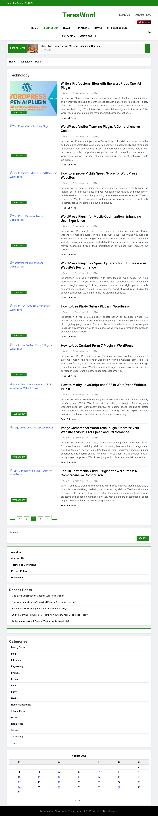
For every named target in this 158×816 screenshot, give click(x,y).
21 (99, 782)
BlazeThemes (110, 811)
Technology (50, 28)
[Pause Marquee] (147, 48)
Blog (13, 653)
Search (13, 532)
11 (39, 777)
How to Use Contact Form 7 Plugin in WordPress (97, 346)
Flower (14, 679)
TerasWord (79, 15)
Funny (14, 692)
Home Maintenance (21, 704)
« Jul (77, 800)
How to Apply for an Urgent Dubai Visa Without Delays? (40, 608)
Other (14, 717)
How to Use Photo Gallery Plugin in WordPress (95, 306)
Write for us (88, 36)
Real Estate (17, 723)
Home (34, 28)
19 (59, 782)
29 (119, 787)
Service (15, 730)
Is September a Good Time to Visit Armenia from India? (40, 621)
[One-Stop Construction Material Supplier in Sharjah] (32, 50)
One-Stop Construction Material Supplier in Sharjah (70, 46)
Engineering (17, 666)
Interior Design (117, 28)
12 (59, 777)
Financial (83, 28)
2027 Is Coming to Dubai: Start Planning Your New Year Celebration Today (49, 614)
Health (67, 28)
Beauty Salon (18, 647)
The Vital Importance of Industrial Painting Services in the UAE (44, 602)
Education (68, 36)
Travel (98, 28)
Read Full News (68, 118)
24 (19, 787)
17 (19, 782)
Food (14, 685)
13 (79, 777)
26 (59, 787)
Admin (66, 93)
